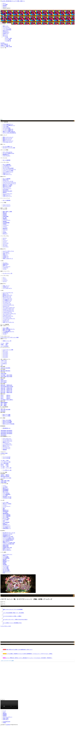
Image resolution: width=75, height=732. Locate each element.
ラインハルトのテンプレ (8, 292)
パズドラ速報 (5, 126)
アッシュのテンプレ (7, 317)
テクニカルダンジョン (7, 444)
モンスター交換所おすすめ (8, 153)
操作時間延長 (5, 489)
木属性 (8, 480)
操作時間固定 (5, 490)
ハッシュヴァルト (6, 220)
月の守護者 (3, 375)
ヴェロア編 (8, 461)
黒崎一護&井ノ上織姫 (7, 211)
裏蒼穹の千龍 (9, 390)
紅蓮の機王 (8, 367)
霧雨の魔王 (3, 370)
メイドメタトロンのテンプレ (9, 318)
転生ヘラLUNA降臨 (7, 420)
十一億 (2, 363)
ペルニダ (5, 226)
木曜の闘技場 (9, 432)
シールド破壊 (5, 519)
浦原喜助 (5, 221)
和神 (6, 344)
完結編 (7, 463)
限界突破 (5, 561)
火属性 (2, 480)
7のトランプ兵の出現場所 (8, 168)
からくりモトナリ (6, 266)
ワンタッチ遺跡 (15, 337)
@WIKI (4, 722)
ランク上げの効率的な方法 (8, 538)
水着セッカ (5, 254)
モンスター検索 (8, 38)
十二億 (5, 362)
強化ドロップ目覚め (7, 503)
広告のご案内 (5, 718)
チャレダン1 (5, 357)
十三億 (5, 360)
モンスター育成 (6, 570)
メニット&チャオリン (7, 288)
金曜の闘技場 (3, 433)
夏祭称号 (5, 192)
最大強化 (5, 559)
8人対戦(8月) (5, 332)
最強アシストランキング (8, 140)
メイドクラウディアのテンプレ (9, 313)
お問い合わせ (5, 719)
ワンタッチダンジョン (7, 439)
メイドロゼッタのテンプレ (8, 308)
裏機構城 (5, 402)
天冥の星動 (8, 409)
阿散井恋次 (5, 228)
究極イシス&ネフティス (8, 258)
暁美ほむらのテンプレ (7, 295)
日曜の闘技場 (3, 434)
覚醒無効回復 (5, 511)
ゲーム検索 (5, 4)
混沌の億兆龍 (3, 386)
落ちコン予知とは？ (7, 550)
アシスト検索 (8, 39)
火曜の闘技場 (9, 430)
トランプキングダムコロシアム (9, 169)
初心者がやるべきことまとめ (9, 532)
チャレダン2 (5, 355)
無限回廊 (5, 449)
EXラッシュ (5, 34)
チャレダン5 (5, 352)
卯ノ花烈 (5, 217)
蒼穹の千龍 (3, 390)
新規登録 (5, 5)
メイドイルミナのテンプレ (8, 304)
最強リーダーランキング (8, 137)
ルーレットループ (6, 525)
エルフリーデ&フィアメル (8, 251)
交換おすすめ (5, 179)
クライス (5, 241)
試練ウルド (5, 265)
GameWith (8, 724)
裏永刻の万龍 (9, 389)
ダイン (4, 239)
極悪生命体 (3, 385)
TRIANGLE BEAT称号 (7, 191)
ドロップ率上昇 (6, 493)
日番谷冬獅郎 (5, 216)
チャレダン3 (5, 354)
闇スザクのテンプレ (7, 296)
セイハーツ (5, 244)
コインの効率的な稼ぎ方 (8, 540)
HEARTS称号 (5, 189)
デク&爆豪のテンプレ (7, 300)
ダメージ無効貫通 (6, 516)
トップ (4, 710)
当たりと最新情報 (6, 160)
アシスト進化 (8, 477)
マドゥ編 (2, 460)
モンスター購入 (6, 569)
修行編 (2, 464)
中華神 (2, 344)
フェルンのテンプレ (7, 303)
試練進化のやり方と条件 (8, 536)
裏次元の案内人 (10, 399)
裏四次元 (8, 398)
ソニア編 (2, 467)
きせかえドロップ (6, 571)
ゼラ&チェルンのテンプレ (8, 309)
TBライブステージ (7, 187)
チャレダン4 (5, 353)
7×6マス (4, 485)
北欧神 (7, 343)
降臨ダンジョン (6, 442)
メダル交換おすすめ (7, 165)
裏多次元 (8, 396)
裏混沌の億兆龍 (10, 386)
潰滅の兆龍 (3, 388)
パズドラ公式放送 (6, 127)
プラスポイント (6, 565)
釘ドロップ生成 (6, 518)
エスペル (5, 238)
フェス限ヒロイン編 (7, 470)
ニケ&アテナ (5, 267)
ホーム (4, 3)
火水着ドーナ (5, 257)
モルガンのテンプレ (7, 297)
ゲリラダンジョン (6, 447)
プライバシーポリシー (7, 716)
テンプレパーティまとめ (8, 181)
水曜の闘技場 (3, 432)
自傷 (4, 520)
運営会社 (5, 713)
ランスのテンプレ (6, 302)
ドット (2, 362)
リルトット (5, 230)
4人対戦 (5, 453)
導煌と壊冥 (3, 409)
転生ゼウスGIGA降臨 (7, 421)
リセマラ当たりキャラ (7, 142)
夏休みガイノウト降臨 (7, 184)
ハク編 (7, 466)
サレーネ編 (3, 463)
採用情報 (5, 714)
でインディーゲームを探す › (7, 660)
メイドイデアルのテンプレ (8, 311)
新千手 (2, 382)
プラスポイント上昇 (7, 498)
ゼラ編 (7, 460)
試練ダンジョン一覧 (7, 340)
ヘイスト (5, 504)
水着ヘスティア (6, 253)
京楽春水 (5, 223)
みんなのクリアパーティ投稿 (9, 147)
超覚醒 (4, 563)
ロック (4, 507)
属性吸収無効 (5, 513)
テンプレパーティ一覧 (7, 273)
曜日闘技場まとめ (6, 428)
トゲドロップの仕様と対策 (8, 543)
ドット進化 (3, 477)
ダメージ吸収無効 (6, 514)
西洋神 (7, 346)
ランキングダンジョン (7, 441)
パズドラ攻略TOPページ (8, 124)
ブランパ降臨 (5, 327)
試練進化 (2, 474)
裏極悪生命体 (9, 385)
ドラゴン (2, 343)
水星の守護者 (3, 376)
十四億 (2, 360)
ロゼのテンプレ (6, 306)
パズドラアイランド (7, 188)
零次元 (2, 395)
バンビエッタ (5, 225)
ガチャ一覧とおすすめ (7, 152)
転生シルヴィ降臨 (6, 330)
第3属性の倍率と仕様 (7, 547)
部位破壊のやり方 (6, 535)
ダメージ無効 (5, 517)
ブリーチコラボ (6, 27)
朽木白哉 (5, 215)
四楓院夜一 (5, 218)
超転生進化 (3, 476)
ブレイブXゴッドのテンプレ (9, 307)
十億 (2, 365)
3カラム (8, 8)
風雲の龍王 (8, 370)
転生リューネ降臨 (6, 415)
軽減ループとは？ (6, 548)
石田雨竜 (5, 214)
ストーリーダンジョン (7, 193)
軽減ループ (5, 523)
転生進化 (7, 476)
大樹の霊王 (3, 367)
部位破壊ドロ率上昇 (7, 496)
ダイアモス (5, 245)
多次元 (2, 396)
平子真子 (5, 232)
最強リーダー (5, 26)
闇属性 (5, 482)
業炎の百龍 (3, 392)
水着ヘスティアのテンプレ (8, 322)
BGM (4, 572)
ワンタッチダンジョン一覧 (6, 337)
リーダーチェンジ (6, 506)
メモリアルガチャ (6, 155)
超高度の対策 (5, 546)
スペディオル (5, 243)
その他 (6, 37)
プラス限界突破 (6, 558)
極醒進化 (7, 474)
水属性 (5, 480)
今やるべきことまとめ (7, 533)
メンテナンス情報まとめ (8, 130)
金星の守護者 (9, 375)
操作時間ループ (6, 524)
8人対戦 (2, 453)
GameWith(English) (6, 721)
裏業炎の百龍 (9, 392)
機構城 (2, 402)
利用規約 (5, 715)
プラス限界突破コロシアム (8, 331)
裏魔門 (5, 405)
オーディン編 (8, 467)
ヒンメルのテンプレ (7, 301)
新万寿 (5, 380)
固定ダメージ (5, 488)
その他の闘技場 (4, 406)
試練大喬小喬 (5, 264)
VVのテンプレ (6, 321)
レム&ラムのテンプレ (7, 312)
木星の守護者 (9, 376)
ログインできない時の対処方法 (9, 132)
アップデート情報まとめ (8, 129)
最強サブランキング (7, 139)
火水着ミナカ (5, 256)
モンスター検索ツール (7, 146)
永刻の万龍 (3, 389)
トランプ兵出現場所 (7, 29)
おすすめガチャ (6, 32)
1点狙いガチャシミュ (7, 174)
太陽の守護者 (3, 373)
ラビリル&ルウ (6, 252)
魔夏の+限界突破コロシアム (9, 329)
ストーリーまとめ (6, 456)
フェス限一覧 (8, 40)
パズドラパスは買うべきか (8, 537)
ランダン (5, 334)
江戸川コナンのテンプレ (8, 316)
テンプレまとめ (6, 166)
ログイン (5, 6)
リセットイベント (6, 204)
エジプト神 (3, 346)
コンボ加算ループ (6, 527)
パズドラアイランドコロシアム (9, 182)
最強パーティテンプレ (7, 138)
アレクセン (5, 262)
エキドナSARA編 (6, 458)
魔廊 (2, 403)
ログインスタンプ (6, 205)
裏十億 (5, 363)
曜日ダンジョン (6, 445)
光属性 (2, 482)
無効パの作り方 (6, 541)
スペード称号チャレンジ (8, 171)
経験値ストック (6, 560)
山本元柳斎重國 (6, 222)
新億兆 (2, 379)
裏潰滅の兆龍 (9, 388)
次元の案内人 (3, 399)
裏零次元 (8, 395)
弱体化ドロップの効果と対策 (9, 542)
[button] (39, 20)
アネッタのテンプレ (7, 314)
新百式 (5, 382)
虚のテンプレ (5, 293)
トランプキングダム (7, 28)
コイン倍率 (5, 495)
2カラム (4, 8)
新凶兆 (2, 380)
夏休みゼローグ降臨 (7, 186)
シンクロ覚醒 (5, 556)
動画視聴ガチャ (6, 154)
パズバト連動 (5, 567)
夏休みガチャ (5, 30)
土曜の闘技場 (9, 433)
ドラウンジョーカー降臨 (8, 170)
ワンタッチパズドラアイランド (9, 183)
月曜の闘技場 (3, 430)
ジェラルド (5, 227)
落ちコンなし (5, 491)
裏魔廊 (5, 403)
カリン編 (2, 466)
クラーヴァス (5, 246)
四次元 (2, 398)
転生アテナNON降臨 (7, 422)
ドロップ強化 (5, 502)
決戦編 (7, 464)
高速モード (5, 555)
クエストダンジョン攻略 (8, 349)
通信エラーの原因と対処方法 (9, 131)
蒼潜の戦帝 (3, 410)
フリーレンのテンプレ (7, 298)
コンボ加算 (5, 487)
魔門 (2, 405)
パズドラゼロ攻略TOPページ (9, 125)
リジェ (4, 231)
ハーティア (5, 240)
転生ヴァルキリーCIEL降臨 (8, 423)
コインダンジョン (6, 448)
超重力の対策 (5, 545)
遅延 (4, 508)
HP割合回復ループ (7, 528)
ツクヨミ (5, 269)
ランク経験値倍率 (6, 494)
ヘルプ (4, 712)
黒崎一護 (5, 212)
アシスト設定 (5, 566)
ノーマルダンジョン (7, 443)
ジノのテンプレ (6, 319)
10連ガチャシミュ (6, 173)
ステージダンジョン (7, 438)
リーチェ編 (3, 461)
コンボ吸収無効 (6, 522)
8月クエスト (5, 35)
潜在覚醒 (5, 564)
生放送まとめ (5, 33)
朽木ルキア (5, 233)
